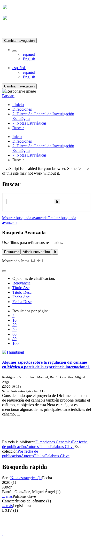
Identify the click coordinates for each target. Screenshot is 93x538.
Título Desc (22, 292)
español (29, 54)
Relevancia (21, 283)
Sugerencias (55, 432)
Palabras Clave (62, 446)
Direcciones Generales (53, 442)
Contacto (35, 432)
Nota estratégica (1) (26, 478)
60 (14, 334)
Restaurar (11, 252)
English (29, 59)
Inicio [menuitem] (18, 104)
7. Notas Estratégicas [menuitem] (29, 123)
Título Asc (20, 288)
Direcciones (22, 141)
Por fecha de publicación (20, 453)
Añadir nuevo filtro (36, 252)
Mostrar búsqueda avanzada (25, 218)
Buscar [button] (8, 96)
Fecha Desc (22, 301)
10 (14, 320)
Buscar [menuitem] (18, 128)
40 (14, 329)
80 (14, 339)
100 (15, 343)
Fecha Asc (20, 297)
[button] (14, 51)
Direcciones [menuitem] (22, 109)
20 (14, 325)
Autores (32, 446)
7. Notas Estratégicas (29, 155)
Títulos (44, 446)
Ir (57, 201)
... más (7, 496)
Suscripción (12, 30)
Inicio (17, 136)
